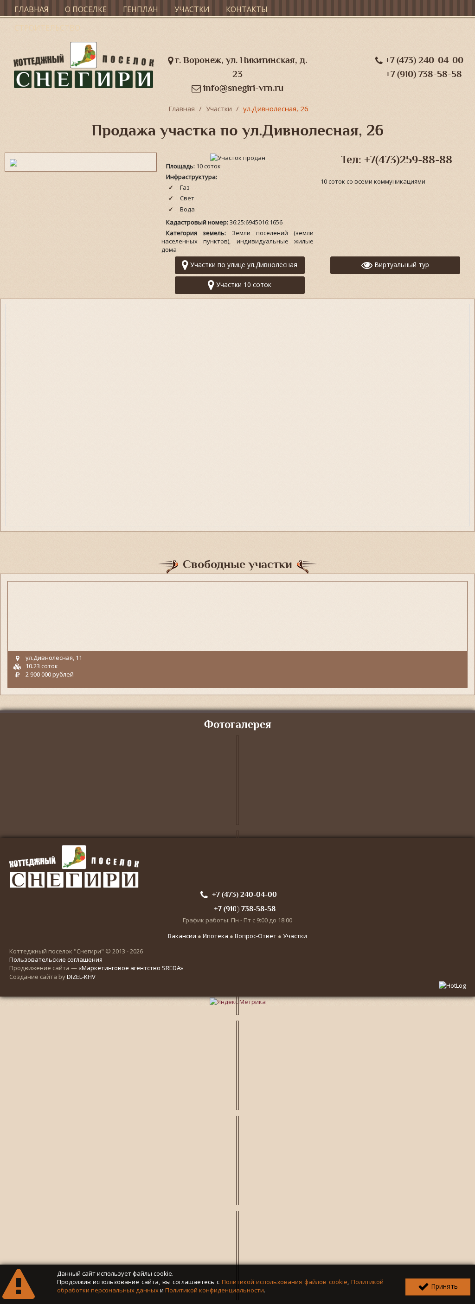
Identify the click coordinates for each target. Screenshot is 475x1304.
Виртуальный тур (400, 264)
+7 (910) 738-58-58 (423, 74)
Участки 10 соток (242, 284)
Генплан (140, 9)
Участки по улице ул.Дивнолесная (242, 264)
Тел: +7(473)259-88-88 (396, 159)
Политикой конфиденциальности (214, 1290)
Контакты (247, 9)
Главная (31, 9)
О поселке (86, 9)
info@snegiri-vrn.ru (242, 88)
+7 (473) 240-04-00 (423, 60)
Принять (443, 1286)
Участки (192, 9)
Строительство (47, 28)
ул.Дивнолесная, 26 (275, 108)
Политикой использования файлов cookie (284, 1282)
